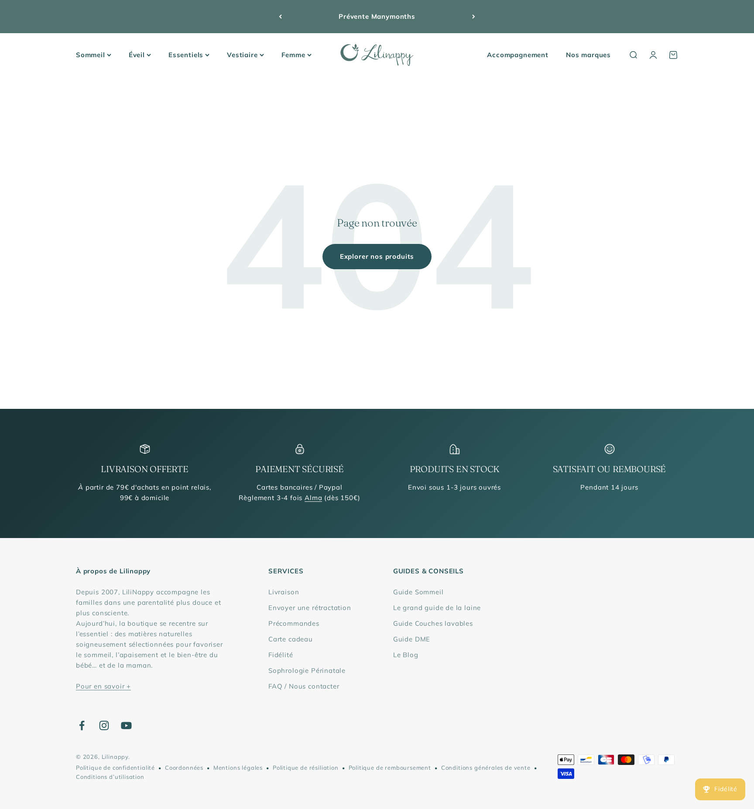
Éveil (137, 55)
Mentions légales (238, 767)
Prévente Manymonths (377, 16)
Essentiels (185, 55)
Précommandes (293, 623)
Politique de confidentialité (115, 767)
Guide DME (411, 639)
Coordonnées (184, 767)
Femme (293, 55)
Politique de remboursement (390, 767)
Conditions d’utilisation (110, 776)
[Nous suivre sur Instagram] (104, 725)
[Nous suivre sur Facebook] (82, 725)
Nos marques (588, 55)
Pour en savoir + (103, 686)
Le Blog (405, 655)
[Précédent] (280, 16)
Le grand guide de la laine (437, 607)
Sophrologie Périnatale (307, 670)
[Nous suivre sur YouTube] (126, 725)
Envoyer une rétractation (309, 607)
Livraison (283, 592)
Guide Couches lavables (433, 623)
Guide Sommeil (418, 592)
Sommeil (90, 55)
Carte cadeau (290, 639)
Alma (313, 498)
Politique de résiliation (306, 767)
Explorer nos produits (377, 256)
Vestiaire (242, 55)
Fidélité (280, 655)
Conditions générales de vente (486, 767)
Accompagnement (517, 55)
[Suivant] (473, 16)
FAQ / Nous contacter (303, 686)
